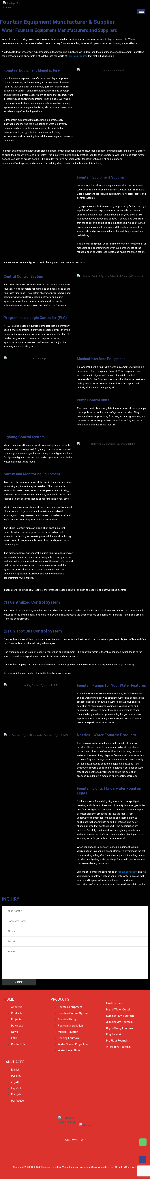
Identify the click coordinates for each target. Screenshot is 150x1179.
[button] (142, 4)
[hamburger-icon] (141, 11)
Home (9, 999)
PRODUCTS (59, 999)
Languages (14, 1062)
